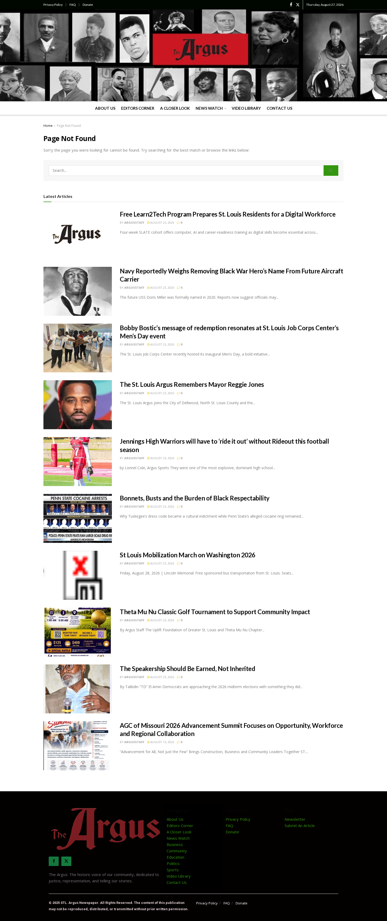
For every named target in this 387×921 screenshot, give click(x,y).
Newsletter (295, 819)
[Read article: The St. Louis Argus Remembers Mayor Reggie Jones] (77, 404)
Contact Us (279, 108)
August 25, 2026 (162, 222)
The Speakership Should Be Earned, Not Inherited (187, 668)
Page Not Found (69, 125)
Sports (173, 869)
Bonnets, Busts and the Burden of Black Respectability (195, 498)
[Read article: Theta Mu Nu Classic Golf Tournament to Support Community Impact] (77, 632)
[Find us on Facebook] (291, 4)
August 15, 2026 (162, 742)
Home (48, 125)
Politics (173, 863)
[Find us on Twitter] (298, 4)
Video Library (246, 108)
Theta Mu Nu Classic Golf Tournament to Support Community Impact (215, 611)
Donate (88, 5)
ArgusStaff (134, 222)
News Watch (209, 108)
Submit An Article (300, 825)
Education (175, 857)
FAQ (73, 5)
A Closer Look (175, 108)
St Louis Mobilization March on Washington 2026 (187, 555)
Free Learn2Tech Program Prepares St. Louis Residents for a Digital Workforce (228, 214)
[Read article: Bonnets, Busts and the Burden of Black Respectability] (77, 518)
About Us (105, 108)
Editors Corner (137, 108)
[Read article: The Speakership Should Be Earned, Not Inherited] (77, 688)
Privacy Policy (53, 5)
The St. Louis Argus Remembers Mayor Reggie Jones (192, 384)
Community (177, 850)
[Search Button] (331, 170)
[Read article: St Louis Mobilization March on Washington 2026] (77, 575)
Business (175, 844)
